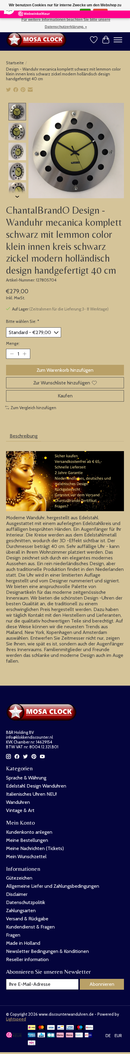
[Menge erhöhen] (24, 354)
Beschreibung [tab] (23, 436)
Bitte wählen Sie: (22, 321)
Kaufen (65, 396)
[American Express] (32, 1035)
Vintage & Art (20, 810)
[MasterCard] (41, 1028)
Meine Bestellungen (27, 840)
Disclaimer (17, 894)
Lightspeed (16, 1019)
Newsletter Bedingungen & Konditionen (47, 951)
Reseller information (27, 959)
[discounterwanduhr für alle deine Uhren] (38, 40)
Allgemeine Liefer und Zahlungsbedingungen (52, 886)
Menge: (13, 343)
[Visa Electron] (70, 1028)
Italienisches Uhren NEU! (31, 794)
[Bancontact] (60, 1028)
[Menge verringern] (12, 354)
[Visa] (51, 1028)
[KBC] (41, 1035)
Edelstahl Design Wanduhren (36, 786)
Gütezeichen (19, 878)
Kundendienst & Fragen (30, 927)
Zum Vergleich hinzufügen (33, 407)
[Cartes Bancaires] (51, 1035)
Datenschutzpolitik (25, 902)
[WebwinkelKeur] (14, 1036)
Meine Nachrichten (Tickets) (35, 848)
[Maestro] (80, 1028)
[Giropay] (88, 1035)
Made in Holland (23, 943)
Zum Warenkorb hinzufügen (65, 370)
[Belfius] (89, 1028)
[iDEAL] (31, 1028)
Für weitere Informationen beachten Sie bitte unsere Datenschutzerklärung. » (65, 23)
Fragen (13, 935)
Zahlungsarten (21, 910)
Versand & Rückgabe (27, 919)
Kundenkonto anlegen (29, 832)
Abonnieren (101, 984)
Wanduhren (18, 802)
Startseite (15, 62)
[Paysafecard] (79, 1035)
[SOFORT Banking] (69, 1035)
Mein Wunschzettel (26, 856)
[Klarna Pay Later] (60, 1035)
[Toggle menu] (118, 40)
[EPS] (31, 1043)
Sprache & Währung (26, 778)
